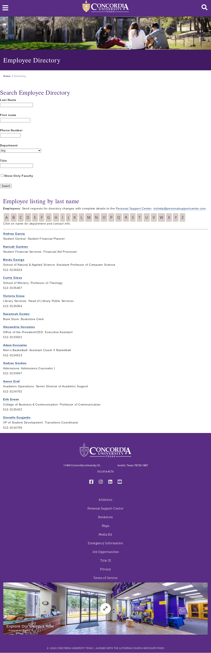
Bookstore (105, 517)
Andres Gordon (15, 363)
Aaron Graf (11, 381)
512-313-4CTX (105, 471)
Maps (105, 526)
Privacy (105, 569)
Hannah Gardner (15, 246)
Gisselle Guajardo (17, 417)
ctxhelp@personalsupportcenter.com (179, 208)
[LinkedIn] (110, 482)
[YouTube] (119, 482)
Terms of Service (105, 578)
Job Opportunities (105, 552)
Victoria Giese (14, 296)
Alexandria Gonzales (19, 327)
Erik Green (11, 399)
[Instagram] (101, 482)
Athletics (105, 500)
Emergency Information (105, 543)
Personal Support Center (133, 208)
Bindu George (13, 259)
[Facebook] (91, 482)
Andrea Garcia (14, 233)
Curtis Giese (12, 277)
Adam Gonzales (15, 345)
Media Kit (105, 534)
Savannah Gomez (16, 314)
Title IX (105, 560)
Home (7, 76)
